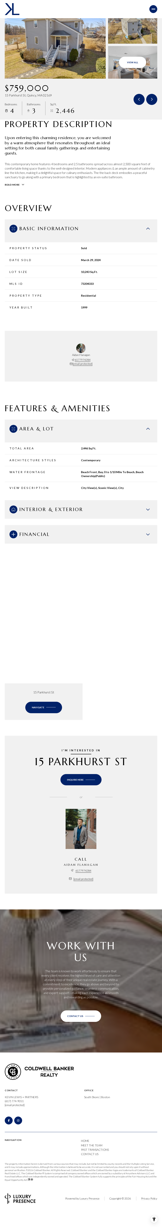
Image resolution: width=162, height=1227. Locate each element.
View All (132, 62)
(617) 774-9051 (14, 1101)
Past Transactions (95, 1149)
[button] (81, 1016)
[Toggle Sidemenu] (153, 9)
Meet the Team (91, 1145)
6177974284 (82, 359)
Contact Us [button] (89, 1154)
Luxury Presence (90, 1198)
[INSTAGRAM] (18, 1120)
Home (85, 1140)
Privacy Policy (149, 1198)
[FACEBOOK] (9, 1120)
